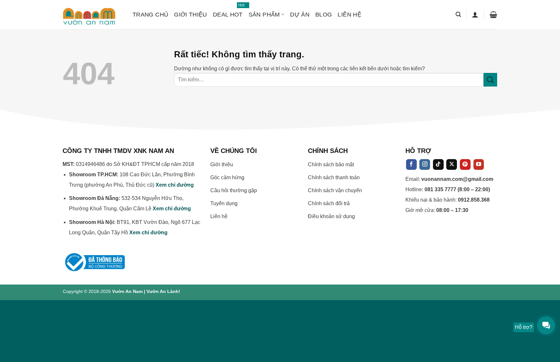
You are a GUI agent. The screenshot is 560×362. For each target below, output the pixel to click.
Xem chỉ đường (175, 185)
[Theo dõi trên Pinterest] (465, 164)
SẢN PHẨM (264, 14)
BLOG (323, 14)
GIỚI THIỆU (190, 14)
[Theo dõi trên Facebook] (411, 164)
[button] (458, 14)
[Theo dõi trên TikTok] (438, 164)
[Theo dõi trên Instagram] (424, 164)
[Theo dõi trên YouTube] (478, 164)
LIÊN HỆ (349, 14)
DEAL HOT (228, 12)
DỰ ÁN (299, 14)
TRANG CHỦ (150, 14)
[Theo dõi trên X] (451, 164)
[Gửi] (490, 80)
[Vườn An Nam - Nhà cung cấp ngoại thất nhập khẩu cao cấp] (93, 14)
